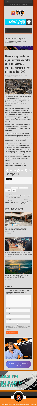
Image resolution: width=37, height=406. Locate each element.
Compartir (12, 174)
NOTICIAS (14, 38)
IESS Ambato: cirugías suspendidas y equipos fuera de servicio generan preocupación (17, 229)
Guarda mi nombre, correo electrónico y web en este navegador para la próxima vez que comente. (18, 328)
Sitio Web (8, 319)
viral (14, 190)
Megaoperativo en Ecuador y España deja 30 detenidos (20, 196)
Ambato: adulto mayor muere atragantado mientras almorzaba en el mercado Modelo (18, 253)
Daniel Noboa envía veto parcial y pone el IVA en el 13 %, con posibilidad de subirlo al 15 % (16, 202)
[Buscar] (30, 1)
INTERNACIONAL (23, 187)
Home (8, 38)
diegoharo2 (15, 75)
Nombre (8, 308)
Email (7, 314)
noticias (8, 190)
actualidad (14, 187)
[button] (34, 380)
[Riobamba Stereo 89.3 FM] (18, 15)
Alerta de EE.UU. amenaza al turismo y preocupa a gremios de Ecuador (17, 276)
